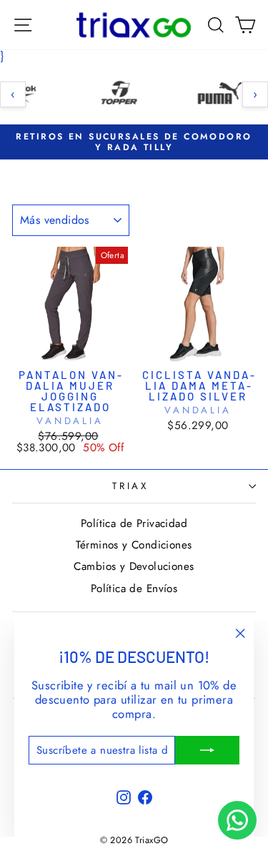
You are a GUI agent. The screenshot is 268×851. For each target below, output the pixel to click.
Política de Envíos (134, 588)
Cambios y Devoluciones (134, 566)
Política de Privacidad (134, 523)
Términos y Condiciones (134, 545)
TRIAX (130, 486)
